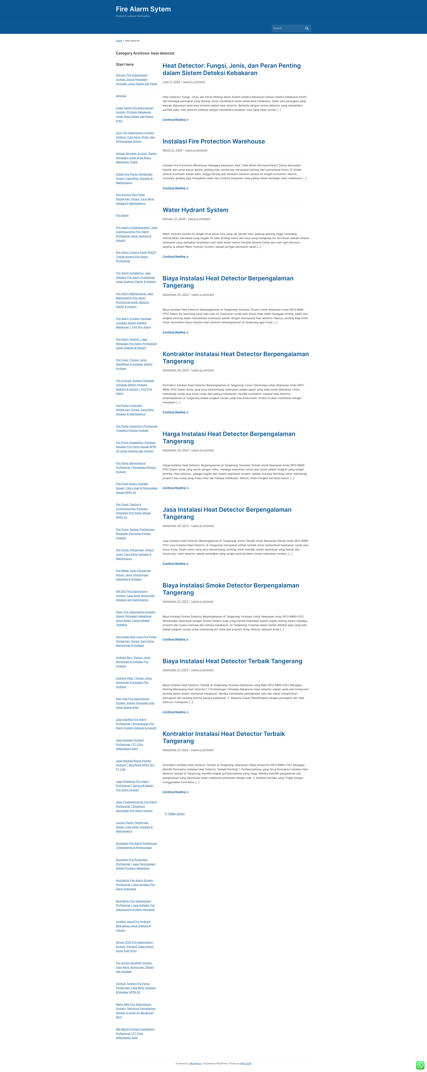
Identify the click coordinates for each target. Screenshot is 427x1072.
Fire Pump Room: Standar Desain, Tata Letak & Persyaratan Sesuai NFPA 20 (137, 488)
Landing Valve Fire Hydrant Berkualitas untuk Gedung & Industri (133, 926)
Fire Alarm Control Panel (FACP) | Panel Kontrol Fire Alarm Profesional (136, 257)
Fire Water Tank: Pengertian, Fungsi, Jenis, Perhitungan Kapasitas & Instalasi (133, 575)
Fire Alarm (122, 215)
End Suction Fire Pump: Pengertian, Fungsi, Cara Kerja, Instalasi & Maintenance (135, 199)
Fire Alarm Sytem (143, 9)
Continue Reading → (176, 119)
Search (306, 28)
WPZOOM (245, 1063)
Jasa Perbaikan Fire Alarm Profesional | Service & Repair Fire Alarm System (134, 786)
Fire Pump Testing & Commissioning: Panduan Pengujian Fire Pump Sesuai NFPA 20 (133, 511)
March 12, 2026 (172, 150)
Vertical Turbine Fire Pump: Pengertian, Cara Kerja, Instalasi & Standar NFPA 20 (136, 988)
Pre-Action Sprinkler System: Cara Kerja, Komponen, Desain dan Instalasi (135, 967)
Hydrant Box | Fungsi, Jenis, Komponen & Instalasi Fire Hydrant (133, 662)
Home (119, 40)
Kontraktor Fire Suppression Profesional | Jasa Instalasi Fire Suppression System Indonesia (135, 905)
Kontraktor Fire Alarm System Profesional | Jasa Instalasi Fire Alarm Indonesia (135, 885)
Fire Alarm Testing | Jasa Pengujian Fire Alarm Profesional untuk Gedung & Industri (136, 343)
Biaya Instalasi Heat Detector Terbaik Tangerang (232, 661)
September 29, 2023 (176, 294)
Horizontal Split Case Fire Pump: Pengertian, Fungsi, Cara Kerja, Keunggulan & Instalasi (136, 641)
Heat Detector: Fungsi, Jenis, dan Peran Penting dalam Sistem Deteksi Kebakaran (232, 69)
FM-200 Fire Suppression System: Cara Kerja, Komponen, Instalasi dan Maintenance (135, 595)
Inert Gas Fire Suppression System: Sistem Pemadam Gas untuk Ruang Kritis (135, 703)
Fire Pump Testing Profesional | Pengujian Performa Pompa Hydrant (135, 534)
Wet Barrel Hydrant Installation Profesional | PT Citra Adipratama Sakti (135, 1033)
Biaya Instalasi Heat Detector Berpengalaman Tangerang (228, 282)
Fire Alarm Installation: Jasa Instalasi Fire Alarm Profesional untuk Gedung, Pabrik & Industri (136, 277)
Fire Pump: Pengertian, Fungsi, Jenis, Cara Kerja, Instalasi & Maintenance (135, 554)
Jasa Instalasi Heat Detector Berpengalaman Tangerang (227, 513)
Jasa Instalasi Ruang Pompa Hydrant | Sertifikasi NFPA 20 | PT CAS (135, 765)
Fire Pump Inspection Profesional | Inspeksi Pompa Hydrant (136, 428)
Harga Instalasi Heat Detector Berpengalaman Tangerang (229, 437)
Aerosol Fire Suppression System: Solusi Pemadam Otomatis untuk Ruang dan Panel (136, 79)
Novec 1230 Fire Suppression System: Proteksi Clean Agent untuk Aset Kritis (134, 946)
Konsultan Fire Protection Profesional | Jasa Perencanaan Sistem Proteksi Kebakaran (135, 864)
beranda (121, 95)
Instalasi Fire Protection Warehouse (214, 141)
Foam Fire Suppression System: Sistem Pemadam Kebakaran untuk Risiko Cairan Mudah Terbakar (135, 618)
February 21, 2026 (174, 218)
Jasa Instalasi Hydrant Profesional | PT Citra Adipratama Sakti (130, 744)
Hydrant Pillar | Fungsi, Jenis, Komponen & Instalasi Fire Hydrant (134, 682)
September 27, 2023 (175, 601)
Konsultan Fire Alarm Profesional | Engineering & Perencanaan (136, 845)
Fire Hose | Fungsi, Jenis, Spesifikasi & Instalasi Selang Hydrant (134, 364)
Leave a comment (194, 81)
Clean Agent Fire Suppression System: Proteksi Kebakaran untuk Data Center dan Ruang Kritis (134, 114)
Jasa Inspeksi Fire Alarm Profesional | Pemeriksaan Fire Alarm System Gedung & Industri (136, 724)
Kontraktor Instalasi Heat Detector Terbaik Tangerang (224, 737)
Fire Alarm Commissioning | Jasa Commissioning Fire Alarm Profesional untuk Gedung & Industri (136, 234)
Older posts (175, 813)
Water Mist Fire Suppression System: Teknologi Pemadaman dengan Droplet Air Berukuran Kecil (135, 1011)
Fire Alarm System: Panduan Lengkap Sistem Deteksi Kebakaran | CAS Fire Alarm (133, 323)
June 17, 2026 (171, 81)
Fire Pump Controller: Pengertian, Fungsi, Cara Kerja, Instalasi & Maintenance (135, 410)
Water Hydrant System (195, 209)
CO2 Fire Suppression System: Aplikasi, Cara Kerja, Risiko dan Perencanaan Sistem (135, 137)
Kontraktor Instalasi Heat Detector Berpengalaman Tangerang (236, 357)
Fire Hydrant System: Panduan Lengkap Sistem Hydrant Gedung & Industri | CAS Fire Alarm (135, 387)
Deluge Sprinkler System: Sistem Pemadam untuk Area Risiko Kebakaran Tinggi (136, 158)
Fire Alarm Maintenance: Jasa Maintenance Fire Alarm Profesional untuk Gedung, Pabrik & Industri (134, 300)
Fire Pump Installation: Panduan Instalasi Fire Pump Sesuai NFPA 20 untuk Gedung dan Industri (136, 447)
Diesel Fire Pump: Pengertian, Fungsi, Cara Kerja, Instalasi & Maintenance (134, 178)
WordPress (195, 1063)
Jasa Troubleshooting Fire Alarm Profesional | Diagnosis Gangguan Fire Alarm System (136, 806)
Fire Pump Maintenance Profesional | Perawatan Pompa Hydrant (136, 467)
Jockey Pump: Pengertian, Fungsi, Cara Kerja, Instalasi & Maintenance (134, 827)
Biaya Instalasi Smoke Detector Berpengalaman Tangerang (231, 589)
